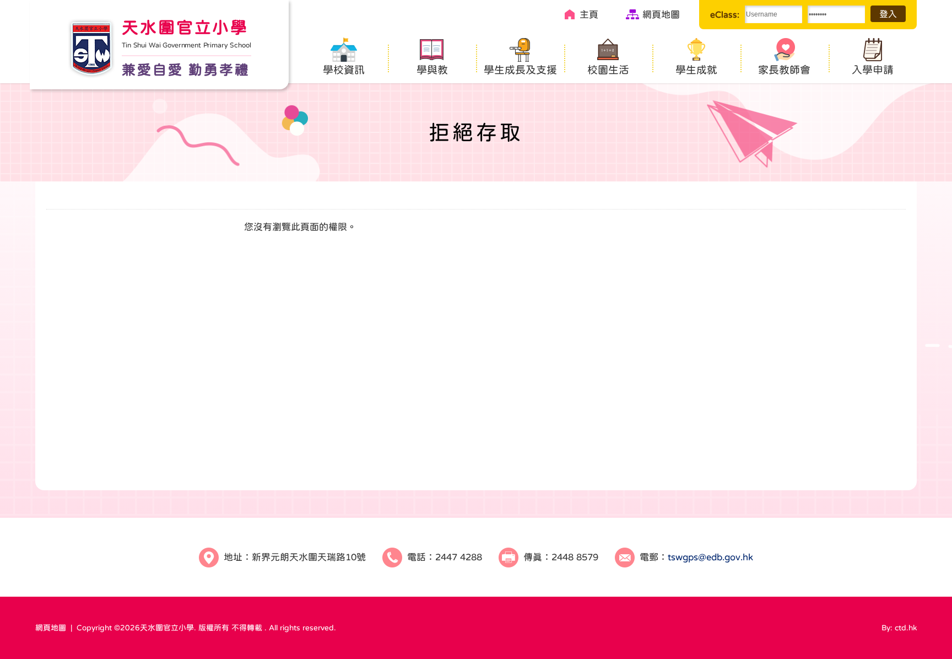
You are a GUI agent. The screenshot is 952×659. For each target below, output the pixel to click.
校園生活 (608, 70)
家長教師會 (784, 70)
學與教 (432, 70)
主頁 (589, 14)
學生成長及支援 (520, 70)
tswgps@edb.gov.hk (710, 557)
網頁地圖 (661, 14)
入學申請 (873, 70)
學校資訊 (344, 70)
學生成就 (696, 70)
